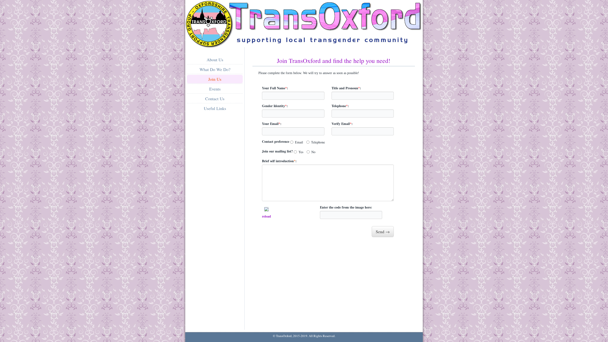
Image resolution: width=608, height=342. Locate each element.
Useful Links (215, 108)
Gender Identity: (275, 105)
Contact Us (214, 98)
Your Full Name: (275, 88)
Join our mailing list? (277, 151)
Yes (301, 152)
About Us (215, 59)
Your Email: (271, 123)
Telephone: (340, 105)
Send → (383, 231)
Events (215, 89)
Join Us (214, 79)
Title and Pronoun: (346, 88)
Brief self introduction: (279, 160)
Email (299, 142)
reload (266, 216)
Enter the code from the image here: (346, 207)
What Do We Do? (215, 69)
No (313, 152)
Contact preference (275, 141)
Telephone (318, 142)
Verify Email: (342, 123)
